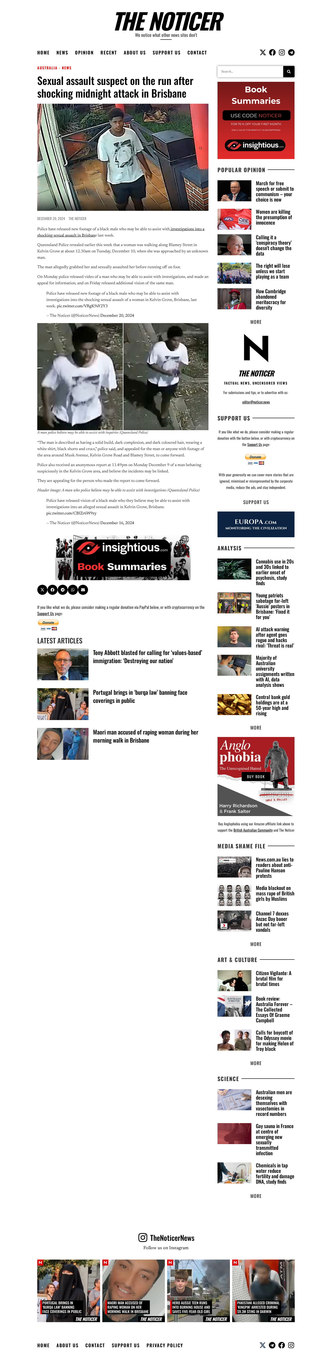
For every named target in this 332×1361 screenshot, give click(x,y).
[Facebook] (272, 52)
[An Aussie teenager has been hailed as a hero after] (198, 1291)
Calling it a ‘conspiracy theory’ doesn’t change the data (274, 245)
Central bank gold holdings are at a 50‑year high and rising (273, 705)
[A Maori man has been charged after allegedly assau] (133, 1291)
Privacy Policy (165, 1345)
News (62, 52)
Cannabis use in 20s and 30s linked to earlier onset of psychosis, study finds (275, 572)
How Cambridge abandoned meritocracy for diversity (271, 299)
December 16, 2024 (117, 523)
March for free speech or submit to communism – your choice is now (275, 191)
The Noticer (166, 20)
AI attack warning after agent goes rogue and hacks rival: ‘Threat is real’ (275, 637)
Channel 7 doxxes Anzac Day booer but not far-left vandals (272, 921)
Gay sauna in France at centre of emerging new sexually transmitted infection (275, 1139)
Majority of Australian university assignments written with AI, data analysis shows (275, 671)
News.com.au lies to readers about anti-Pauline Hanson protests (275, 867)
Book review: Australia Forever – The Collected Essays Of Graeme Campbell (274, 1009)
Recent (109, 52)
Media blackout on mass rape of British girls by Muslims (275, 893)
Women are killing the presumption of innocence (274, 217)
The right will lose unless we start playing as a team (273, 271)
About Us (135, 52)
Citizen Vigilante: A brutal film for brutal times (273, 978)
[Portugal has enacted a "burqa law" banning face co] (68, 1291)
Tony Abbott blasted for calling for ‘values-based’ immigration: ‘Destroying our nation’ (147, 656)
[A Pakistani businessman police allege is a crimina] (263, 1291)
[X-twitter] (263, 52)
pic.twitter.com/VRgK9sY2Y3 (82, 306)
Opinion (84, 52)
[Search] (289, 71)
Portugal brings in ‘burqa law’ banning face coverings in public (140, 696)
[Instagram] (281, 52)
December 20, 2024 (117, 316)
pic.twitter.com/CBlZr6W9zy (71, 514)
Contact (197, 52)
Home (43, 52)
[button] (42, 590)
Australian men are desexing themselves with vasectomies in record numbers (274, 1102)
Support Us (167, 52)
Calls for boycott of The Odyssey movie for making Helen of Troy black (275, 1040)
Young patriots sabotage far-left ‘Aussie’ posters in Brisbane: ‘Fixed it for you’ (273, 605)
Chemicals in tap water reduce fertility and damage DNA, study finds (275, 1173)
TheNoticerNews (172, 1237)
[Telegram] (291, 52)
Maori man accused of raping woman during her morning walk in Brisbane (145, 735)
